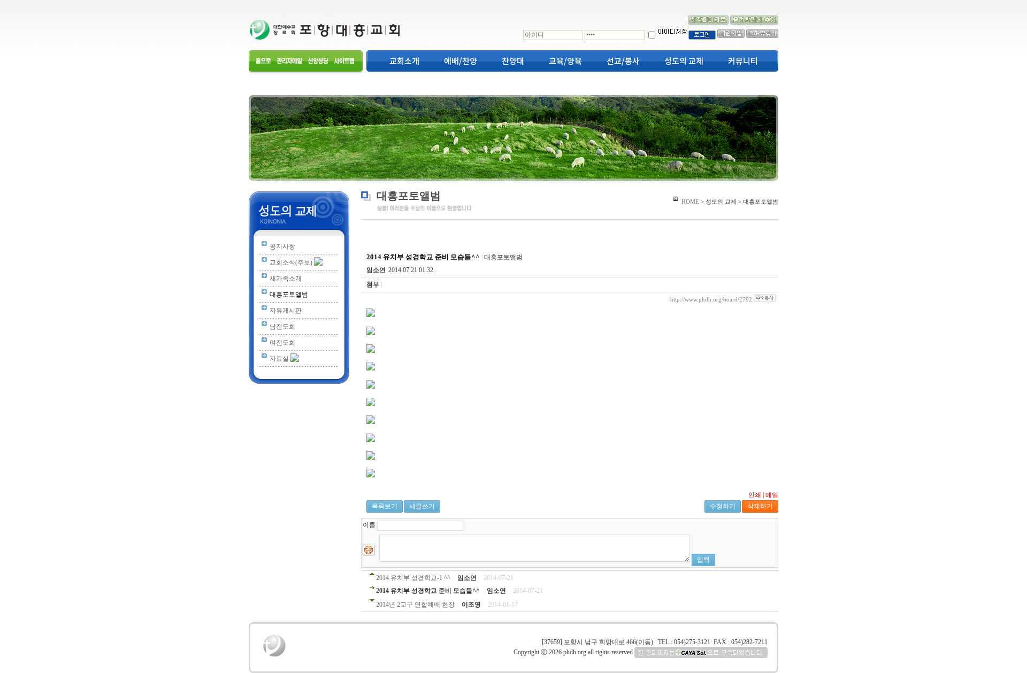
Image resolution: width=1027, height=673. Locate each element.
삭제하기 (760, 506)
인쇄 (754, 495)
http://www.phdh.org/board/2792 (711, 299)
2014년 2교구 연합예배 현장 (415, 604)
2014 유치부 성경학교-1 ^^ (413, 578)
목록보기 (384, 506)
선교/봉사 (623, 61)
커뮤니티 (743, 61)
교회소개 (404, 61)
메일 (771, 495)
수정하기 (722, 506)
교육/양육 (565, 61)
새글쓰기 (422, 506)
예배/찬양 (460, 61)
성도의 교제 (683, 61)
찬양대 (513, 61)
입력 (703, 559)
